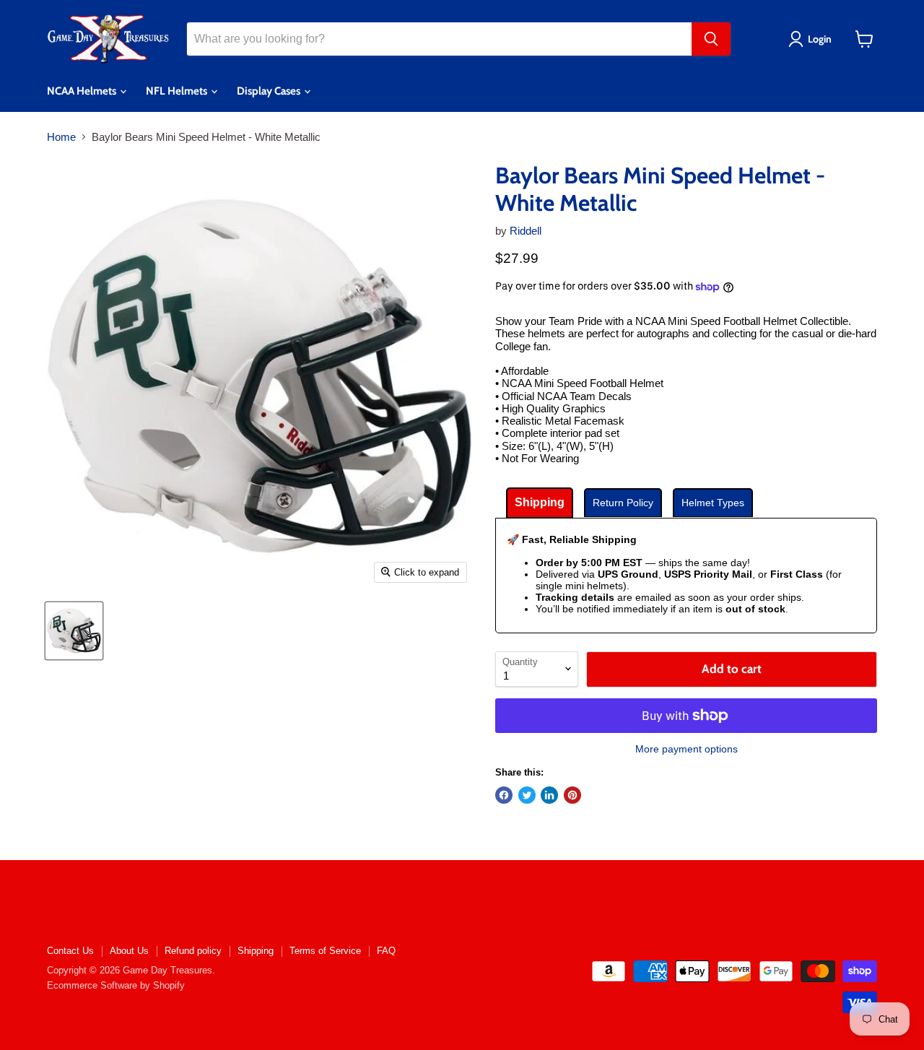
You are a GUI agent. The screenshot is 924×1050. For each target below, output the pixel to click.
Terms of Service (325, 950)
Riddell (525, 231)
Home (61, 137)
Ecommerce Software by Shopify (116, 985)
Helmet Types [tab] (712, 502)
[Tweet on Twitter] (527, 795)
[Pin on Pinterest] (572, 795)
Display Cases (269, 90)
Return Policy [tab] (623, 502)
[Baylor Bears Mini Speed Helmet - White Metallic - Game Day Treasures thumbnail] (74, 630)
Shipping (255, 950)
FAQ (386, 950)
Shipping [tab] (540, 502)
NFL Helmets (177, 90)
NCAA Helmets (82, 90)
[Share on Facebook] (504, 795)
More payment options (686, 749)
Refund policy (193, 950)
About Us (129, 950)
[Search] (711, 39)
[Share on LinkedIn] (549, 795)
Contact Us (70, 950)
